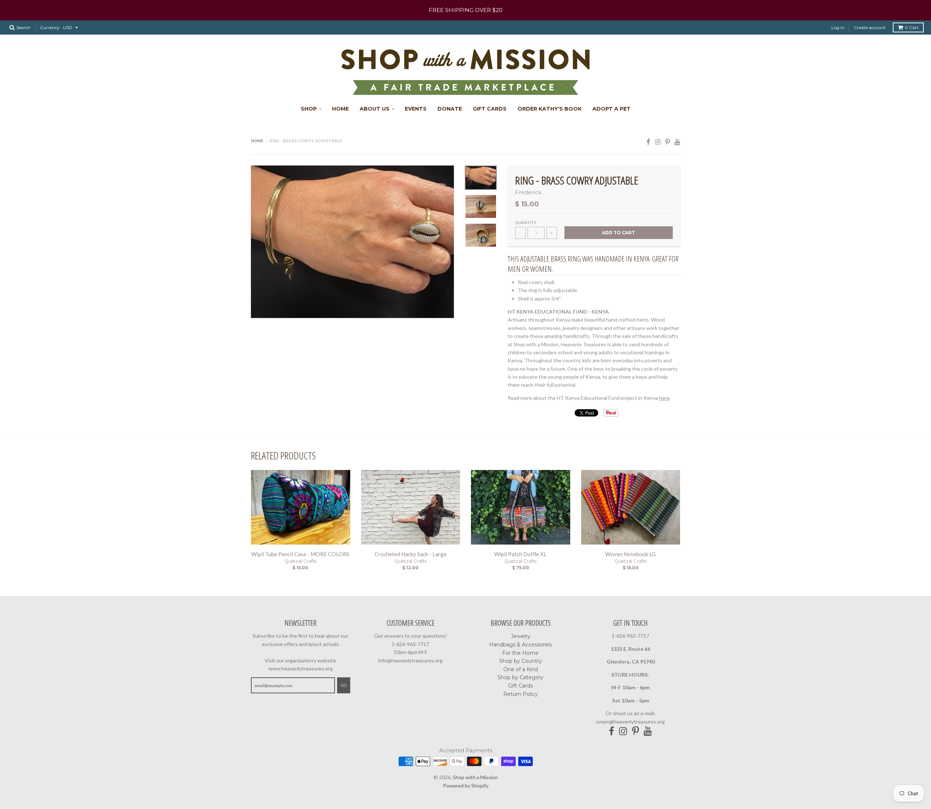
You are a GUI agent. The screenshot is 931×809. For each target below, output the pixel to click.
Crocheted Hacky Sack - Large (411, 554)
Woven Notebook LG (630, 554)
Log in (837, 27)
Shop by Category (520, 677)
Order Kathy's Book (550, 108)
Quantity (525, 222)
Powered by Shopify (465, 785)
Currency (50, 27)
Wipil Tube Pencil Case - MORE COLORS (300, 554)
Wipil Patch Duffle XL (520, 554)
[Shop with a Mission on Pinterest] (667, 141)
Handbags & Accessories (520, 644)
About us (374, 108)
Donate (449, 108)
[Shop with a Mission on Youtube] (677, 141)
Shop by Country (520, 661)
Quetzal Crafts (300, 561)
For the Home (520, 653)
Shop (309, 108)
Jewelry (520, 636)
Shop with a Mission (475, 777)
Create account (870, 27)
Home (340, 108)
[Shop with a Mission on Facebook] (648, 141)
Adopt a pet (611, 108)
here (664, 398)
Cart (912, 27)
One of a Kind (520, 669)
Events (416, 108)
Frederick (528, 192)
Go (344, 685)
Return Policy (520, 694)
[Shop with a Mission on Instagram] (657, 141)
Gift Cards (490, 108)
